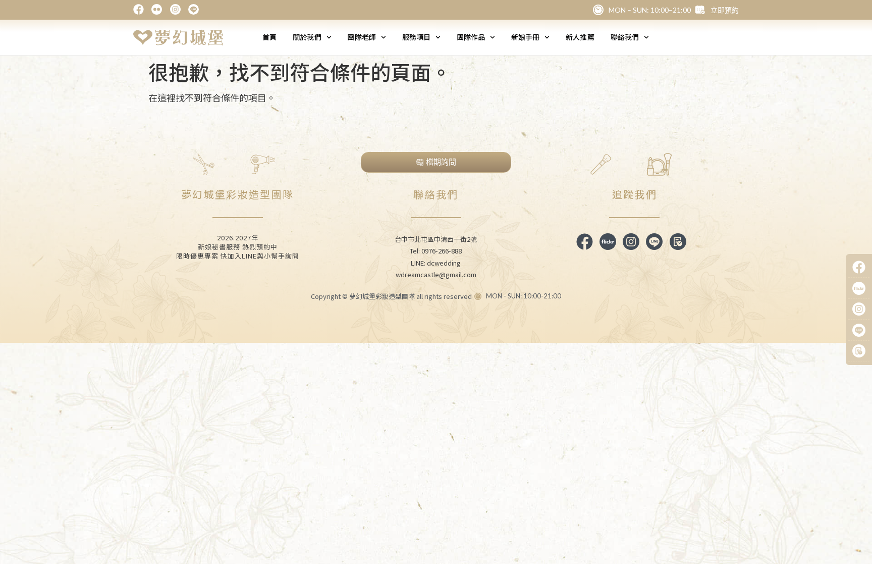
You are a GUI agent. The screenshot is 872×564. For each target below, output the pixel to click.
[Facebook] (858, 267)
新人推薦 (580, 37)
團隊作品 (471, 37)
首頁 (269, 37)
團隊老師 (361, 37)
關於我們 (307, 37)
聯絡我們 (625, 37)
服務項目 (416, 37)
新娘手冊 (525, 37)
